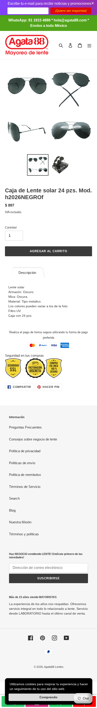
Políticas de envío (22, 463)
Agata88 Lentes (53, 666)
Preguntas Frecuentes (25, 427)
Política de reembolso (25, 475)
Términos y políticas (24, 534)
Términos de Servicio (24, 487)
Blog (12, 510)
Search (14, 498)
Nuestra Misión (20, 522)
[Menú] (89, 45)
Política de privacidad (24, 451)
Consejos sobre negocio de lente (33, 439)
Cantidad (10, 227)
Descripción (27, 273)
